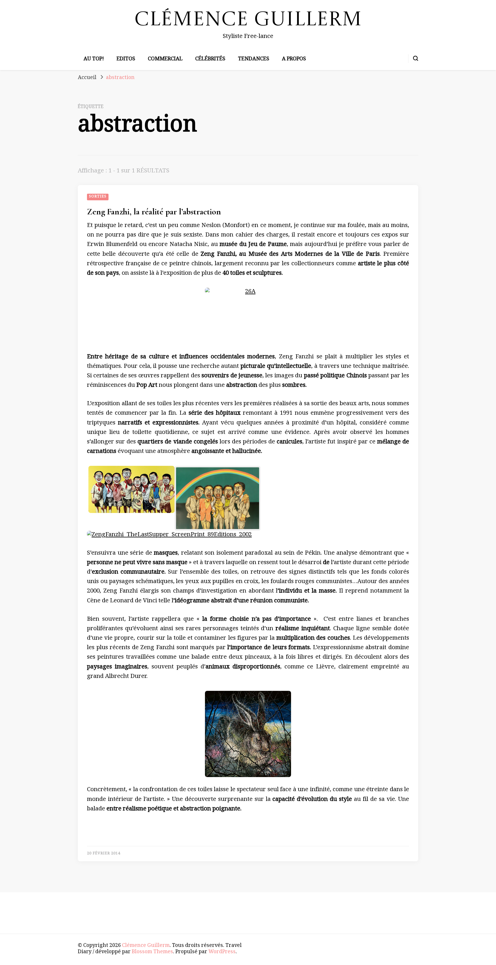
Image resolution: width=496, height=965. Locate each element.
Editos (126, 59)
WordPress (222, 952)
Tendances (253, 59)
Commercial (165, 59)
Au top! (94, 59)
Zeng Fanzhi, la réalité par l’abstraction (154, 211)
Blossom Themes (152, 952)
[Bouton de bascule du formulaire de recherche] (415, 58)
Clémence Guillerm (248, 20)
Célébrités (210, 59)
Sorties (97, 197)
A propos (294, 59)
